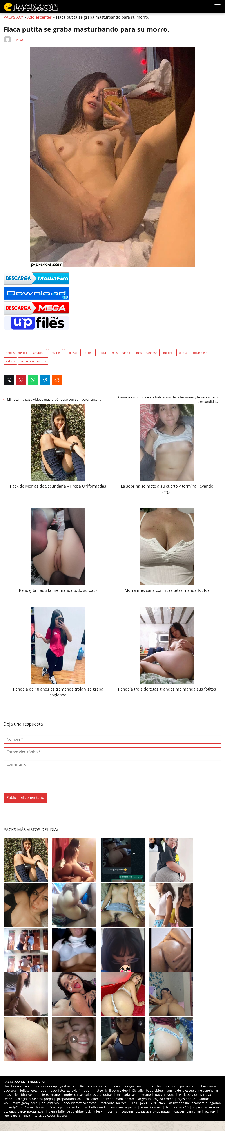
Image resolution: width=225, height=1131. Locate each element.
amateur (38, 353)
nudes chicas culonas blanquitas (88, 1095)
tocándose (200, 353)
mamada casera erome (134, 1095)
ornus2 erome (151, 1107)
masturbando (121, 353)
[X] (9, 380)
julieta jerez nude (33, 1090)
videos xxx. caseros (33, 361)
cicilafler (92, 1099)
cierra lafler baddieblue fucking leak (75, 1111)
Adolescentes (39, 17)
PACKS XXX (13, 17)
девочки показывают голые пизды (146, 1111)
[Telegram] (45, 380)
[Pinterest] (21, 380)
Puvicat (18, 40)
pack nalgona (165, 1095)
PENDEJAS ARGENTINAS (147, 1103)
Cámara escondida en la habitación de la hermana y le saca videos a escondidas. (168, 399)
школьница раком (124, 1107)
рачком (210, 1111)
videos (10, 361)
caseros (55, 353)
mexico (168, 353)
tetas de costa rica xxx (50, 1115)
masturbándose (146, 353)
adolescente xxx (16, 353)
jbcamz (112, 1111)
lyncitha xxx (23, 1095)
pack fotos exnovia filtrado (70, 1090)
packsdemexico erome (80, 1103)
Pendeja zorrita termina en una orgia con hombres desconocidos (128, 1086)
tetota (183, 353)
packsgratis (188, 1086)
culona (88, 353)
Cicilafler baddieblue (147, 1090)
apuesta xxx (50, 1103)
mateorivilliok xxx (113, 1103)
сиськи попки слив (187, 1111)
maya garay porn (25, 1103)
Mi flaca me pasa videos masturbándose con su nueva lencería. (54, 399)
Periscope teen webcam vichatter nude (78, 1107)
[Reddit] (57, 380)
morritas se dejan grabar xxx (55, 1086)
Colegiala (72, 353)
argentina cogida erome (155, 1099)
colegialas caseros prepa (34, 1099)
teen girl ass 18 (177, 1107)
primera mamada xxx (118, 1099)
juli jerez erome (48, 1095)
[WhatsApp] (33, 380)
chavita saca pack (16, 1086)
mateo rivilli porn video (111, 1090)
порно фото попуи (17, 1115)
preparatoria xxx (69, 1099)
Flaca (102, 353)
